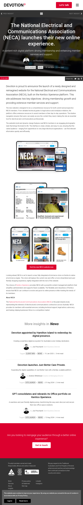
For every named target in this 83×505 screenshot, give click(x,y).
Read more (23, 501)
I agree (9, 501)
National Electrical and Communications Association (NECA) (30, 302)
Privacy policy (26, 481)
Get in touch (41, 445)
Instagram (39, 483)
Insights (10, 488)
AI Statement (26, 483)
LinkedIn (38, 481)
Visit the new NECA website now (41, 267)
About (10, 486)
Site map (24, 486)
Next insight (74, 14)
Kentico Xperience (22, 285)
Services (11, 483)
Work (10, 481)
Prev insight (8, 14)
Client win (30, 354)
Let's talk (64, 5)
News (40, 67)
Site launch (30, 67)
